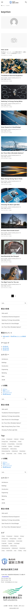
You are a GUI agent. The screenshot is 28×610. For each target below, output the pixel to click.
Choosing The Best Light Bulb (9, 430)
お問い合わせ (21, 605)
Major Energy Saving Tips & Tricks (11, 426)
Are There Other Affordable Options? (11, 327)
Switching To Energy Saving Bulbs (11, 320)
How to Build (19, 444)
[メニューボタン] (2, 2)
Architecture (5, 359)
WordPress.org (7, 394)
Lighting (10, 446)
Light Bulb (4, 446)
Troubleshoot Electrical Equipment (11, 316)
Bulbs (3, 439)
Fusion (20, 441)
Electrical (16, 439)
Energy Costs (5, 441)
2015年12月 (6, 349)
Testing (20, 453)
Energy (22, 439)
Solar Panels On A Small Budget (10, 323)
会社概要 (5, 605)
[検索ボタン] (25, 2)
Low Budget (17, 446)
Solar (3, 453)
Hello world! (5, 313)
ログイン (5, 389)
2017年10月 (6, 348)
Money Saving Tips (6, 451)
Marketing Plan (5, 448)
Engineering (5, 369)
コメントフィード (7, 392)
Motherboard (15, 451)
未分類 (3, 379)
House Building (11, 444)
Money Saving (13, 448)
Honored (4, 444)
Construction (5, 366)
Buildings (4, 362)
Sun (15, 453)
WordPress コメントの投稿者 (18, 336)
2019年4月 (5, 346)
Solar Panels (9, 453)
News (3, 376)
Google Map (5, 576)
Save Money (22, 451)
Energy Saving (13, 441)
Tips (25, 453)
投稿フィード (6, 391)
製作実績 (10, 605)
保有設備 (15, 605)
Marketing (4, 373)
